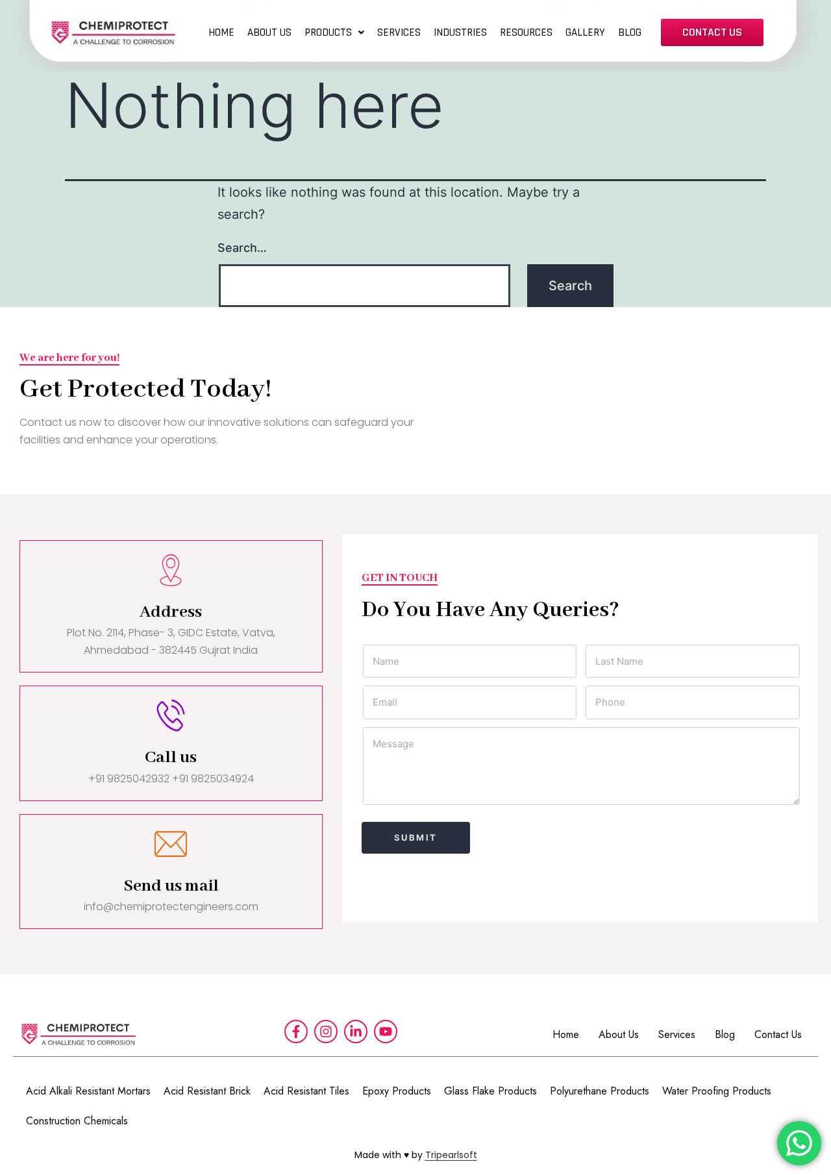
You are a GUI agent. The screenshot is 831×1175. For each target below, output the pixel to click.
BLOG (629, 32)
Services (676, 1034)
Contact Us (778, 1034)
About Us (619, 1034)
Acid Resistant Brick (207, 1090)
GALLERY (585, 32)
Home (565, 1034)
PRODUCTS (328, 32)
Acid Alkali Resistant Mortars (88, 1090)
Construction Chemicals (77, 1120)
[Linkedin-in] (355, 1031)
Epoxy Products (396, 1090)
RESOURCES (526, 32)
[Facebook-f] (296, 1031)
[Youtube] (385, 1031)
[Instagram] (326, 1031)
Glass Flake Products (490, 1090)
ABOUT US (269, 32)
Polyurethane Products (599, 1090)
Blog (725, 1034)
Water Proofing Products (716, 1090)
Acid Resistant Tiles (306, 1090)
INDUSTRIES (460, 32)
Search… (242, 247)
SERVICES (399, 32)
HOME (221, 32)
